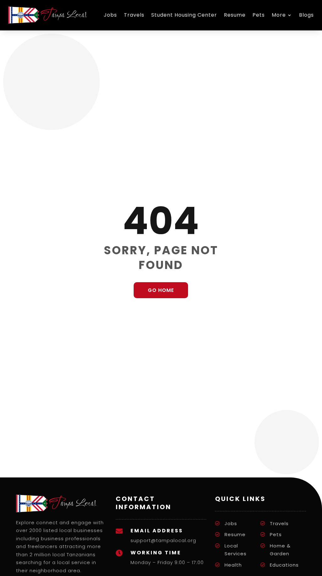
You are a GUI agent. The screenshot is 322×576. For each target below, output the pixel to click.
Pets (259, 15)
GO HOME (161, 290)
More (279, 15)
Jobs (110, 15)
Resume (235, 15)
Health (233, 565)
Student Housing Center (184, 15)
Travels (134, 15)
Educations (284, 565)
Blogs (306, 15)
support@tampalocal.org (163, 540)
